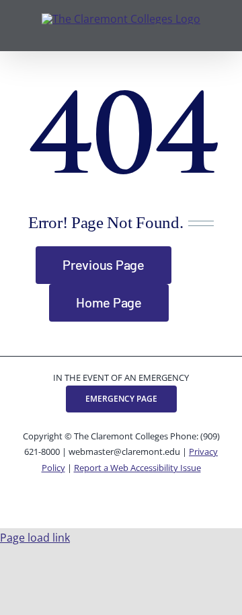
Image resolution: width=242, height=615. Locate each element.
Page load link (35, 537)
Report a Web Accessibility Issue (137, 468)
